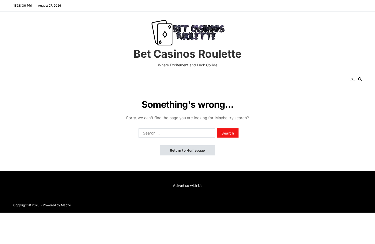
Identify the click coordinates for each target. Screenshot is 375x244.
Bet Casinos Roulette (187, 53)
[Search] (360, 79)
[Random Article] (353, 79)
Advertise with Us (187, 185)
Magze (66, 205)
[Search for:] (175, 134)
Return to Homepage (187, 150)
